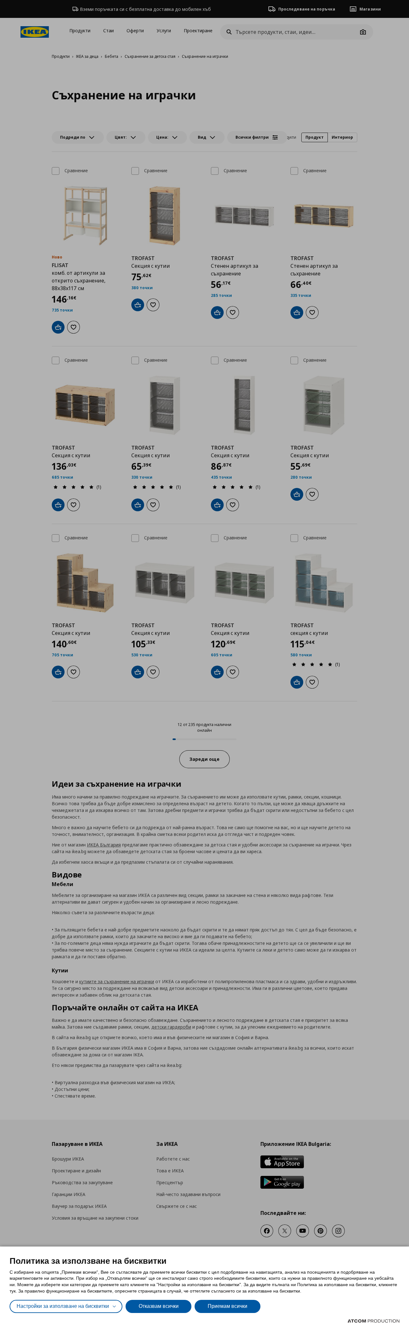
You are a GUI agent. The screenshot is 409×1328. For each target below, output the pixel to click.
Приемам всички (227, 1306)
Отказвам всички (159, 1306)
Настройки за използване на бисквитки (63, 1306)
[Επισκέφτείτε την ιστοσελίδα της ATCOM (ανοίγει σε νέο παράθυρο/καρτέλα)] (373, 1321)
